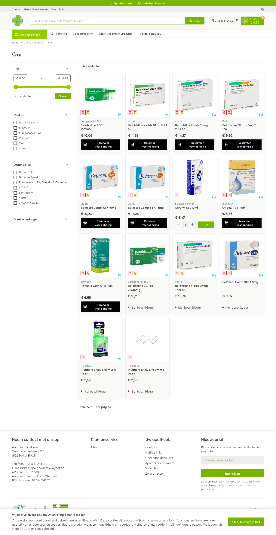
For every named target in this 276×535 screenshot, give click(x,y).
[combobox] (108, 20)
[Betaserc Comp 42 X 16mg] (100, 177)
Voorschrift (57, 9)
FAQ (94, 447)
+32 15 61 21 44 (34, 463)
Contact (16, 9)
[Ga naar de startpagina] (17, 20)
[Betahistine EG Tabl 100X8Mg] (100, 95)
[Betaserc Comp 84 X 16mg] (147, 177)
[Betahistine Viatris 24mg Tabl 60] (194, 95)
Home (15, 42)
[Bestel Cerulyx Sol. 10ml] (206, 224)
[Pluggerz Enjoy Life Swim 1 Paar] (147, 339)
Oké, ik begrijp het (246, 521)
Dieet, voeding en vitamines (115, 33)
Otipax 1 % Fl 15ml (234, 207)
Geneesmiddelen (83, 33)
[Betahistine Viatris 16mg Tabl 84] (147, 95)
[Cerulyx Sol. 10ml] (194, 177)
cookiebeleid (45, 528)
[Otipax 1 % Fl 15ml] (242, 177)
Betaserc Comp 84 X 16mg (146, 207)
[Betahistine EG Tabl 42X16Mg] (147, 255)
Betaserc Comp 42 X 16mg (98, 207)
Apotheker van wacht (159, 463)
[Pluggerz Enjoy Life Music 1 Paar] (100, 339)
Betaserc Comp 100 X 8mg (240, 282)
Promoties (61, 33)
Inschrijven (232, 473)
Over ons (151, 447)
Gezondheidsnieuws (36, 9)
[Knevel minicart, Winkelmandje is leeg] (245, 20)
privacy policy (209, 489)
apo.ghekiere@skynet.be (47, 468)
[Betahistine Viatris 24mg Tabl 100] (194, 255)
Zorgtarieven (154, 473)
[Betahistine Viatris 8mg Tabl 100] (242, 95)
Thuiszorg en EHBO (149, 33)
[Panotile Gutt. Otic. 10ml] (100, 255)
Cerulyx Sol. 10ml (186, 207)
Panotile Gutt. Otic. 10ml (97, 285)
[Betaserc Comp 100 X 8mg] (242, 255)
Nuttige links (153, 452)
